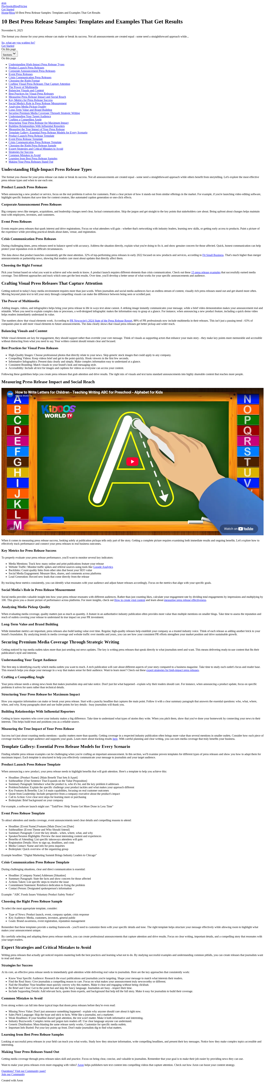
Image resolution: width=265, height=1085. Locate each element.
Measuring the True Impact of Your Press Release (37, 129)
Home (4, 12)
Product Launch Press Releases (26, 67)
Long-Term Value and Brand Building (30, 109)
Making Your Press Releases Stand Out (31, 161)
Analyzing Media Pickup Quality (27, 106)
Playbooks (7, 6)
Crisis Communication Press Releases (30, 77)
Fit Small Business (213, 255)
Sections (7, 55)
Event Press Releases (21, 74)
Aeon (81, 1064)
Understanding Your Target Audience (30, 116)
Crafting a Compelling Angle (25, 119)
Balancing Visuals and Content (26, 90)
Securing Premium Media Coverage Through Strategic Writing (44, 113)
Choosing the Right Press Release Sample (32, 145)
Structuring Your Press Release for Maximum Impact (39, 122)
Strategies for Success (21, 152)
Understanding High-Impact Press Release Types (36, 64)
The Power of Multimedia (23, 87)
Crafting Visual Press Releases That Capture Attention (39, 83)
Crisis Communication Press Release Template (35, 142)
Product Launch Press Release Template (31, 135)
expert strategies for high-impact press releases (172, 670)
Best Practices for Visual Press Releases (31, 93)
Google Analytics (103, 566)
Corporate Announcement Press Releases (32, 70)
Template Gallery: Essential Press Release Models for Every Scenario (48, 132)
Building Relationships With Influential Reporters (37, 126)
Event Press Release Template (26, 139)
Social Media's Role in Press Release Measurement (38, 103)
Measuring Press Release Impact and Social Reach (37, 96)
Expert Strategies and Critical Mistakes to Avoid (36, 148)
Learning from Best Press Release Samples (33, 158)
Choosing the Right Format (24, 80)
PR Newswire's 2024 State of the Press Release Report (101, 320)
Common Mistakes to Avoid (25, 155)
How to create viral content (129, 600)
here (115, 738)
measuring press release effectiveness (185, 600)
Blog (16, 6)
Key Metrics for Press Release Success (31, 100)
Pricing (23, 6)
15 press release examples (205, 272)
